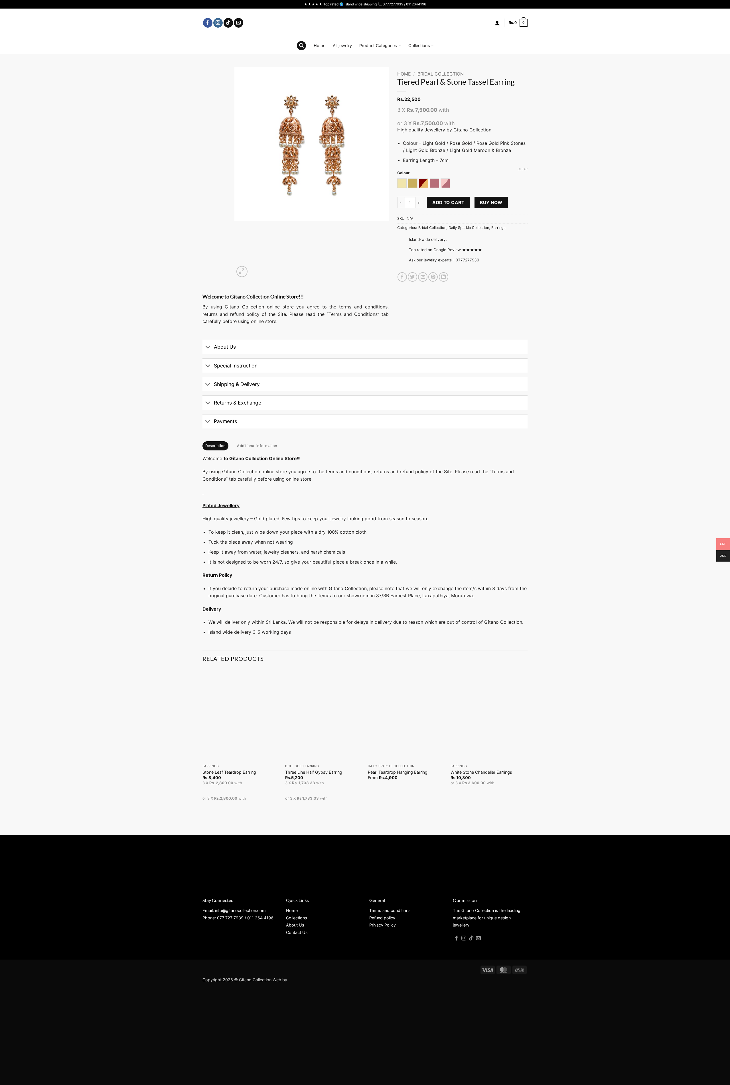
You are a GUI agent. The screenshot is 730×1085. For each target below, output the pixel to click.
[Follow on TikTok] (228, 23)
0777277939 (467, 260)
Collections (419, 45)
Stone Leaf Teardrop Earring (229, 772)
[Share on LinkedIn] (443, 277)
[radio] (402, 183)
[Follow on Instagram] (218, 23)
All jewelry (342, 45)
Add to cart (448, 202)
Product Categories (378, 45)
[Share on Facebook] (402, 277)
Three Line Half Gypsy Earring (313, 772)
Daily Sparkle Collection (469, 227)
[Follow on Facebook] (207, 23)
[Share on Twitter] (412, 277)
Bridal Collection (440, 74)
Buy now (491, 202)
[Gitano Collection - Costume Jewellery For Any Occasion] (365, 23)
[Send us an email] (238, 23)
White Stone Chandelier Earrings (481, 772)
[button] (497, 23)
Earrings (498, 227)
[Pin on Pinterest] (433, 277)
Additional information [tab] (257, 446)
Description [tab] (215, 446)
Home (319, 45)
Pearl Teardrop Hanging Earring (397, 772)
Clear (523, 169)
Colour (403, 173)
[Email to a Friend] (422, 277)
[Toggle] (208, 348)
